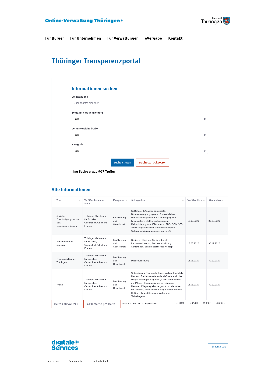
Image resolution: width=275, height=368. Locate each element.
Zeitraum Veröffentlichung (87, 112)
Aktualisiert (214, 200)
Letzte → (221, 303)
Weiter (206, 303)
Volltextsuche (80, 96)
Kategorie (77, 144)
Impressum (53, 361)
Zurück (194, 303)
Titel (58, 200)
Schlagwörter (138, 200)
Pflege (59, 284)
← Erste (179, 303)
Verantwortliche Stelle (85, 128)
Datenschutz (75, 361)
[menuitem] (54, 38)
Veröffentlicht (194, 200)
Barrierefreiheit (100, 361)
